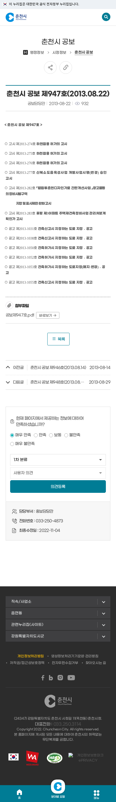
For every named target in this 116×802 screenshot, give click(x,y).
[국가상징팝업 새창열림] (13, 757)
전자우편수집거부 (65, 663)
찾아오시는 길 (96, 663)
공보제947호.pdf (20, 315)
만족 (42, 435)
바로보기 (45, 316)
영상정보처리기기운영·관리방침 (75, 656)
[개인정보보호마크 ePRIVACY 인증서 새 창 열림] (88, 758)
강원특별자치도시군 (27, 636)
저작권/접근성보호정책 (27, 663)
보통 (57, 435)
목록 (61, 339)
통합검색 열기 (106, 17)
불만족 (74, 435)
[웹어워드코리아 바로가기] (32, 758)
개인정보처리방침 (30, 656)
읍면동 (16, 613)
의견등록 (58, 486)
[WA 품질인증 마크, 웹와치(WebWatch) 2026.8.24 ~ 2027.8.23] (54, 758)
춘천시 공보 (84, 52)
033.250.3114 (67, 724)
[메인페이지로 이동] (33, 17)
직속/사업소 (21, 602)
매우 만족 (23, 435)
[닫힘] (58, 787)
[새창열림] (42, 677)
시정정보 (59, 53)
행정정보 (34, 53)
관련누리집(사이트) (27, 625)
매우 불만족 (25, 443)
